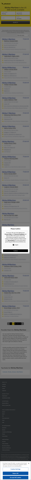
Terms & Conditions (19, 234)
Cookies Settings (15, 469)
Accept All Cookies (15, 477)
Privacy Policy (8, 234)
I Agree (16, 244)
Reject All (15, 473)
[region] (15, 470)
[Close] (28, 463)
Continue (15, 250)
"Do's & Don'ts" (11, 240)
